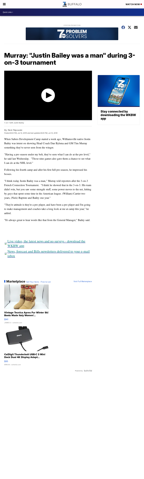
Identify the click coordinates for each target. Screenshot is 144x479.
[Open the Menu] (4, 4)
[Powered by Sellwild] (88, 371)
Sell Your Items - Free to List (38, 282)
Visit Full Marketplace (83, 281)
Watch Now (133, 4)
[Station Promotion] (72, 34)
